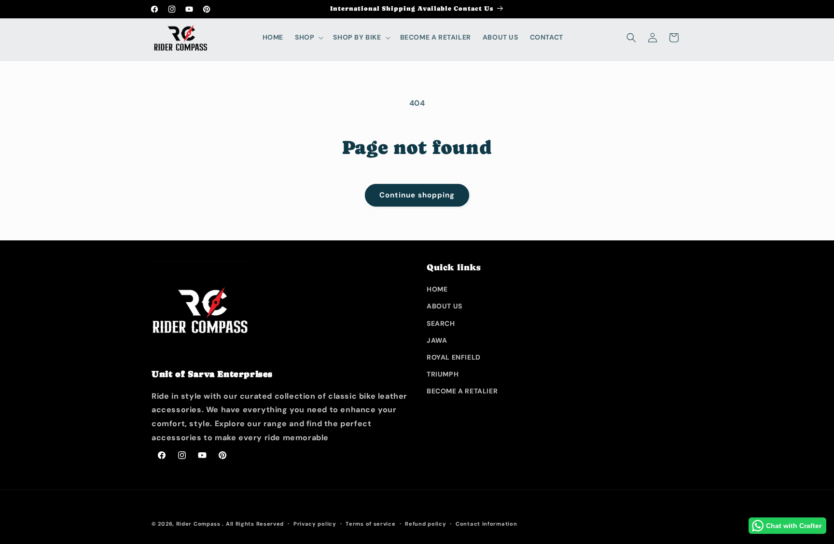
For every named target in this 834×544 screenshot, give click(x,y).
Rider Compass (198, 523)
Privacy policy (314, 523)
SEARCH (441, 323)
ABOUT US (444, 306)
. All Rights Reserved (253, 523)
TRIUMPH (443, 374)
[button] (308, 37)
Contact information (486, 523)
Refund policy (425, 523)
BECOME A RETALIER (462, 391)
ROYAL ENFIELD (454, 357)
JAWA (437, 340)
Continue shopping (417, 195)
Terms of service (370, 523)
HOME (437, 289)
